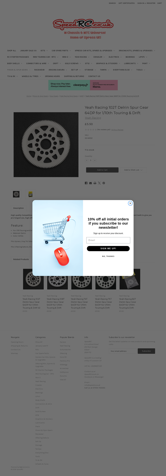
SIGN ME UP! (108, 248)
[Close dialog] (130, 203)
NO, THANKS (108, 256)
